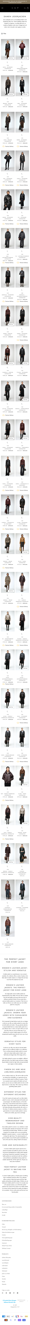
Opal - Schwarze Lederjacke (22, 104)
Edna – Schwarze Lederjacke (8, 448)
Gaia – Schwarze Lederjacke (22, 717)
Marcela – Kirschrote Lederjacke (22, 448)
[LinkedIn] (17, 1293)
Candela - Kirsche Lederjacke (7, 373)
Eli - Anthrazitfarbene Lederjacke (22, 257)
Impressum (4, 1243)
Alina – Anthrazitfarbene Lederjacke (22, 679)
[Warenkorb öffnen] (27, 8)
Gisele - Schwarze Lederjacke (22, 179)
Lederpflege (5, 1210)
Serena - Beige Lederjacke (22, 833)
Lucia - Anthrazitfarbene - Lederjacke (8, 679)
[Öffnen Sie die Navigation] (2, 8)
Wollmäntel (4, 1271)
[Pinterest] (6, 1293)
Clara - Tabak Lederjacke (22, 794)
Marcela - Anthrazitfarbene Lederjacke (22, 296)
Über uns (4, 1204)
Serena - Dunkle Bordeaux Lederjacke (8, 872)
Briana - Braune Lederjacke (7, 104)
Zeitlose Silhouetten (6, 1257)
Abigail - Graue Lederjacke (7, 600)
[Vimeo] (13, 1293)
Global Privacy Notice (7, 1245)
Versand (4, 1227)
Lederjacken (5, 1268)
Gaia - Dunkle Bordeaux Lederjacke (8, 833)
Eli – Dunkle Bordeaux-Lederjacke (22, 600)
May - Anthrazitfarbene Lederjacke (7, 258)
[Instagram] (2, 1293)
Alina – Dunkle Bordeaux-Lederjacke (8, 717)
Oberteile (4, 1284)
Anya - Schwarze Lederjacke (8, 68)
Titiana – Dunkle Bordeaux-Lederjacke (22, 639)
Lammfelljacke (5, 1263)
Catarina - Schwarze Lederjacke (22, 908)
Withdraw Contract (6, 1248)
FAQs (3, 1224)
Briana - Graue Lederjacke (7, 562)
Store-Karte (4, 1212)
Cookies (4, 1235)
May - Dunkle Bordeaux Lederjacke (8, 794)
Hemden (4, 1279)
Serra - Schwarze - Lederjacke (22, 140)
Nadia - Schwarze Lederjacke (8, 218)
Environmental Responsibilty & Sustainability (12, 1207)
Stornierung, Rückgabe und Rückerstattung (11, 1229)
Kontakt (3, 1215)
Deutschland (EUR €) (21, 1300)
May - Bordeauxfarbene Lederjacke (22, 69)
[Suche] (25, 8)
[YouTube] (10, 1293)
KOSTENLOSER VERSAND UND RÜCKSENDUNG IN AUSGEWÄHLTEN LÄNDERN (15, 2)
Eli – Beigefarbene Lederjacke (7, 639)
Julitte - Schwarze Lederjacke (7, 409)
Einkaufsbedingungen (7, 1240)
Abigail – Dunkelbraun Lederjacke (22, 409)
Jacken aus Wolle (6, 1273)
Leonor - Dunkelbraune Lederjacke (22, 873)
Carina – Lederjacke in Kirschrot (8, 523)
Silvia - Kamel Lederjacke (22, 562)
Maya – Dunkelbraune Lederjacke (7, 755)
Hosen (3, 1276)
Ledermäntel (5, 1265)
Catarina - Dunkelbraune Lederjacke (8, 909)
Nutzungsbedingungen (7, 1237)
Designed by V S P (15, 1307)
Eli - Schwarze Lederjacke (22, 218)
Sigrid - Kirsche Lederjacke (7, 334)
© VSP (15, 1305)
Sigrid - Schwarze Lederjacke (22, 334)
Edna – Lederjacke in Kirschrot (22, 484)
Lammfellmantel (5, 1260)
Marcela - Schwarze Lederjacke (8, 295)
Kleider (3, 1281)
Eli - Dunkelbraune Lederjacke (7, 944)
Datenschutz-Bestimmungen (8, 1232)
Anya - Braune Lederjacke (8, 140)
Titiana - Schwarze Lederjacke (22, 373)
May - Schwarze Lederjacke (7, 179)
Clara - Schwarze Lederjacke (22, 523)
